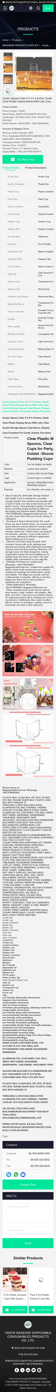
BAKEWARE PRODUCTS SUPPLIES (20, 45)
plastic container (10, 930)
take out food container (14, 1005)
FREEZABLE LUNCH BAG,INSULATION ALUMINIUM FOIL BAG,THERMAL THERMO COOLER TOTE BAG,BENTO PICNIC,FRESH (25, 1099)
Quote (48, 8)
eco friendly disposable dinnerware (21, 997)
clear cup (7, 935)
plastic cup (7, 927)
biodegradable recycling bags (18, 1032)
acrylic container (10, 922)
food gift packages (41, 1025)
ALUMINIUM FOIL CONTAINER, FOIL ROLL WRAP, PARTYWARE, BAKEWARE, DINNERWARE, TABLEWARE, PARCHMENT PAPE (27, 1061)
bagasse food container (15, 1000)
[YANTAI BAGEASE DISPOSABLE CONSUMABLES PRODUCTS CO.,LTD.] (15, 8)
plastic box (7, 925)
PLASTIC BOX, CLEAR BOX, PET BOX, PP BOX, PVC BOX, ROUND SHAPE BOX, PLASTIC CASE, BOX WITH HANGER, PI (27, 1086)
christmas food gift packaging (18, 1027)
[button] (8, 94)
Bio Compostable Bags (14, 1037)
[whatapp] (16, 1174)
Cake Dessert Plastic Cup (15, 980)
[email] (23, 1174)
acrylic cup (7, 920)
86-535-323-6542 (29, 1354)
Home (5, 40)
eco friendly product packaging (19, 1020)
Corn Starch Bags (41, 1035)
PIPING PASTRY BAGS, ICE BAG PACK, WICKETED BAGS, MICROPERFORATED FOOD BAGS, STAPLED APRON (26, 1127)
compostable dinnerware (15, 1002)
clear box (7, 932)
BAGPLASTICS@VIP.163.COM (20, 2)
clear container (9, 937)
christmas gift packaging (15, 1007)
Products (16, 40)
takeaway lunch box (40, 1007)
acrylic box (7, 917)
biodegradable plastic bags (17, 1035)
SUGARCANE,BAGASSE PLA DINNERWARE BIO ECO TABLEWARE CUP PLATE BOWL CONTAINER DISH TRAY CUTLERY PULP (27, 1074)
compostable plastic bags (16, 1025)
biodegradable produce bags (17, 1030)
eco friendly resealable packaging (20, 1022)
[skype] (9, 1174)
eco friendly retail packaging (17, 1017)
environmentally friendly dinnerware (21, 1015)
